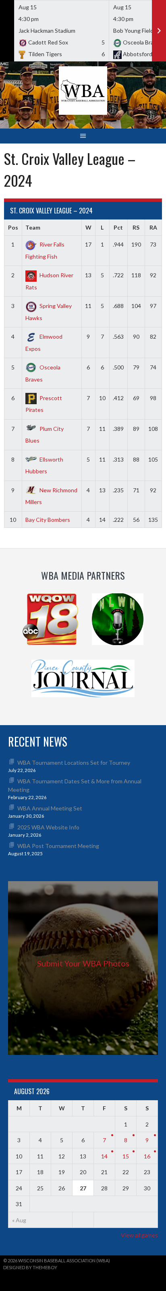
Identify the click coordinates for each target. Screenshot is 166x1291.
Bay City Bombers (47, 519)
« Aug (19, 1220)
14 (104, 1156)
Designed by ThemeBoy (30, 1267)
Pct (118, 227)
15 (125, 1156)
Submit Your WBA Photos (83, 963)
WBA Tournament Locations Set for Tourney (73, 762)
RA (153, 227)
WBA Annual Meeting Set (49, 808)
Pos (13, 227)
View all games (139, 1235)
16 (147, 1156)
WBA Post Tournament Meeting (58, 845)
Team (32, 227)
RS (136, 227)
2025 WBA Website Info (48, 827)
